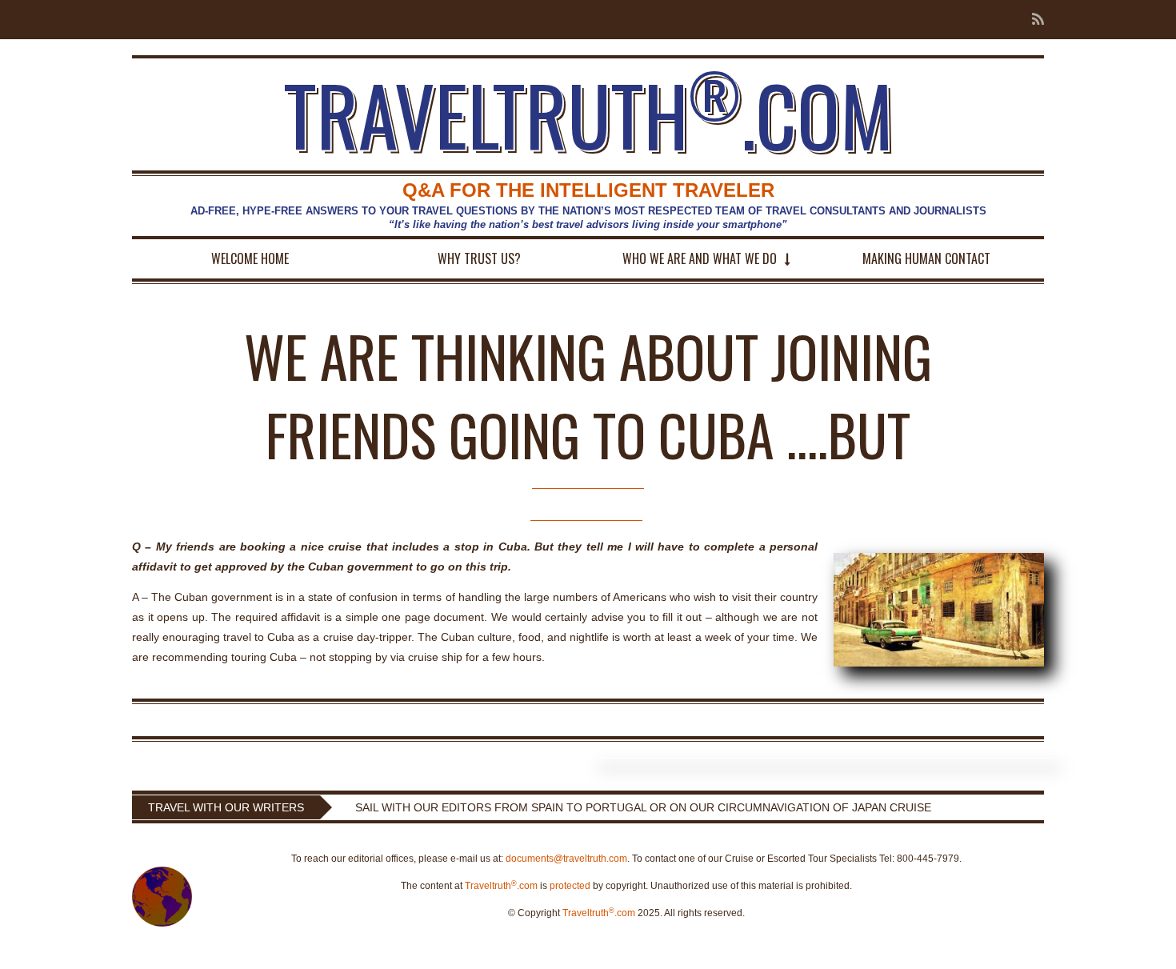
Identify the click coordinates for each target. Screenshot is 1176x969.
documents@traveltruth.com (566, 858)
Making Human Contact (926, 258)
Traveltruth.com (501, 885)
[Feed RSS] (1033, 19)
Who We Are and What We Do (699, 258)
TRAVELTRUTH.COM (588, 114)
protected (570, 885)
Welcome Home (250, 258)
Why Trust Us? (479, 258)
